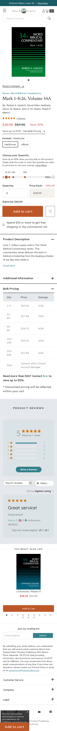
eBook (25, 144)
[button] (28, 80)
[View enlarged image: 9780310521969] (28, 52)
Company (8, 689)
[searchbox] (15, 483)
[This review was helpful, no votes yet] (40, 530)
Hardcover (10, 144)
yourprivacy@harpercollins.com (24, 670)
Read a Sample (11, 86)
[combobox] (28, 18)
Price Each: (35, 185)
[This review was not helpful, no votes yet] (46, 530)
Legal (6, 699)
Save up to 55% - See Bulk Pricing (21, 131)
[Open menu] (4, 10)
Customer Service (13, 679)
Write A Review (28, 469)
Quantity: (8, 185)
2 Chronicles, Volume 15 (28, 591)
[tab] (6, 615)
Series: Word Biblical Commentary (21, 93)
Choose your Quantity (15, 155)
